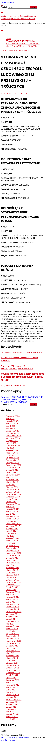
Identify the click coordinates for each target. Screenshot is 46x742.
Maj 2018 (10, 506)
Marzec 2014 (12, 628)
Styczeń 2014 (12, 633)
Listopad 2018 (12, 492)
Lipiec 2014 (11, 619)
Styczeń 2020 (12, 457)
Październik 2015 (13, 582)
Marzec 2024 (12, 423)
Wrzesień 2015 (13, 584)
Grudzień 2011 (12, 694)
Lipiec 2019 (11, 472)
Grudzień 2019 (12, 460)
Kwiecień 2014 (12, 626)
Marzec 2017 (12, 540)
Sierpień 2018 (12, 499)
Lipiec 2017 (11, 531)
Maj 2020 (10, 448)
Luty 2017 (10, 543)
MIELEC (4, 368)
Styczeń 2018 (12, 516)
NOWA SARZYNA (18, 352)
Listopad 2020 (12, 433)
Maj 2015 (10, 594)
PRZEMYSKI (27, 50)
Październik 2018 (13, 494)
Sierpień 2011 (12, 704)
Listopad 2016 (12, 550)
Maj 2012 (10, 682)
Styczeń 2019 (12, 487)
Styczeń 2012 (12, 692)
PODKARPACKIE (14, 50)
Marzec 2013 (12, 658)
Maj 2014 (10, 624)
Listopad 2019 (12, 462)
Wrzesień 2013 (13, 643)
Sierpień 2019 (12, 470)
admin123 (22, 93)
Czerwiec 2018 (13, 504)
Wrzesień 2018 (13, 497)
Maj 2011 (10, 711)
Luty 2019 (10, 484)
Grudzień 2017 (12, 519)
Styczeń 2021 (12, 428)
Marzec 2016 (12, 570)
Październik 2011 (13, 699)
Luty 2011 (10, 719)
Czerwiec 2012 (13, 680)
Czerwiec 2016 (13, 562)
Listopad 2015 (12, 580)
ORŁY (3, 50)
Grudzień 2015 (12, 577)
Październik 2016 (13, 553)
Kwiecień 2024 (12, 421)
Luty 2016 (10, 572)
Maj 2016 (10, 565)
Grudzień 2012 (12, 665)
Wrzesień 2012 (13, 672)
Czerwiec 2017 (13, 533)
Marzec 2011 (12, 716)
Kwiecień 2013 (12, 655)
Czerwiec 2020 (13, 445)
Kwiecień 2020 (12, 450)
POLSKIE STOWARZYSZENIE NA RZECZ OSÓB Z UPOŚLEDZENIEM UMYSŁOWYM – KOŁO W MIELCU (22, 377)
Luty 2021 (10, 426)
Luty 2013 (10, 660)
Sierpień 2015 (12, 587)
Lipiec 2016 (11, 560)
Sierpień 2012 (12, 675)
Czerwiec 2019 (13, 475)
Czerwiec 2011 (13, 709)
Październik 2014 (13, 611)
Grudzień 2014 (12, 606)
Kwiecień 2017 (12, 538)
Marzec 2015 (12, 599)
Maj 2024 (10, 418)
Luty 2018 (10, 514)
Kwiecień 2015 (12, 597)
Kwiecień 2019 (12, 479)
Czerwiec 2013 (13, 650)
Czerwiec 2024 (13, 416)
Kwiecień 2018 (12, 509)
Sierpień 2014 (12, 616)
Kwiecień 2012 (12, 685)
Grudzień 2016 (12, 548)
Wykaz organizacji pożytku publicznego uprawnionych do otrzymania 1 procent (18, 17)
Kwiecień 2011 (12, 714)
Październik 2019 (13, 465)
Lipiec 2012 (11, 677)
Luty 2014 (10, 631)
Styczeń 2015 (12, 604)
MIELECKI (13, 368)
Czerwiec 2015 (13, 592)
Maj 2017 (10, 536)
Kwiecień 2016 (12, 567)
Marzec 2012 (12, 687)
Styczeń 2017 (12, 545)
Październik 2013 (13, 641)
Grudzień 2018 (12, 489)
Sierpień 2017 (12, 528)
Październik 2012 (13, 670)
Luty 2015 (10, 602)
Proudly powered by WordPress (15, 737)
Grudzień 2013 (12, 636)
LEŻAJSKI (5, 352)
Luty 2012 (10, 690)
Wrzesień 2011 (13, 702)
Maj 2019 (10, 477)
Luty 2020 (10, 455)
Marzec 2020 (12, 453)
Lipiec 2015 (11, 589)
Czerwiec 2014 (13, 621)
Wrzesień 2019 (13, 467)
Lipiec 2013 (11, 648)
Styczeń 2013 (12, 663)
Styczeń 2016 (12, 575)
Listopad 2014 (12, 609)
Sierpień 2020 (12, 440)
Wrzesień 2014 (13, 614)
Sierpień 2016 (12, 558)
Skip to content (7, 2)
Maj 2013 (10, 653)
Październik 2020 (13, 435)
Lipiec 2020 (11, 443)
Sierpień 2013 (12, 646)
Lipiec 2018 (11, 501)
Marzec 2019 (12, 482)
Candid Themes (8, 740)
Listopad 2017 (12, 521)
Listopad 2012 (12, 668)
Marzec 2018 (12, 511)
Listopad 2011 (12, 697)
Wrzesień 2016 (13, 555)
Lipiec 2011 (11, 707)
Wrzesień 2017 (13, 526)
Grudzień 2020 (12, 431)
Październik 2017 (13, 523)
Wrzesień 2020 (13, 438)
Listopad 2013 (12, 638)
